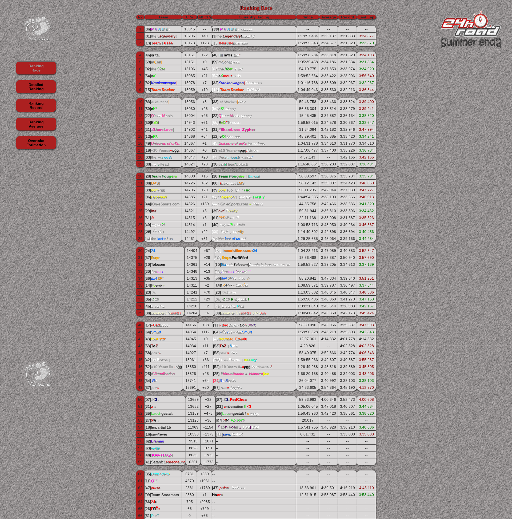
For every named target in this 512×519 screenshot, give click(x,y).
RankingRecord (36, 105)
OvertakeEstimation (36, 142)
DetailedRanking (36, 86)
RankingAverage (36, 124)
